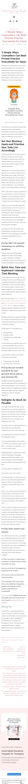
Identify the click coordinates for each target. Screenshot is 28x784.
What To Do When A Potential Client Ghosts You (8, 649)
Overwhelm (17, 637)
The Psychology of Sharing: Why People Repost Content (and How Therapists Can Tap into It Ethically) (14, 682)
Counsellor (7, 637)
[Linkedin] (10, 21)
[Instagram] (13, 21)
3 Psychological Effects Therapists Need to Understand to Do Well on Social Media (14, 669)
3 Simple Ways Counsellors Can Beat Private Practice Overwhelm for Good (14, 36)
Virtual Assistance (13, 640)
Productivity (14, 29)
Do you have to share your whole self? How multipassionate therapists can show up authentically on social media (14, 675)
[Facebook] (16, 21)
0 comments (12, 44)
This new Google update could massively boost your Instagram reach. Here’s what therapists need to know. (14, 693)
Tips (7, 640)
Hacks (12, 637)
